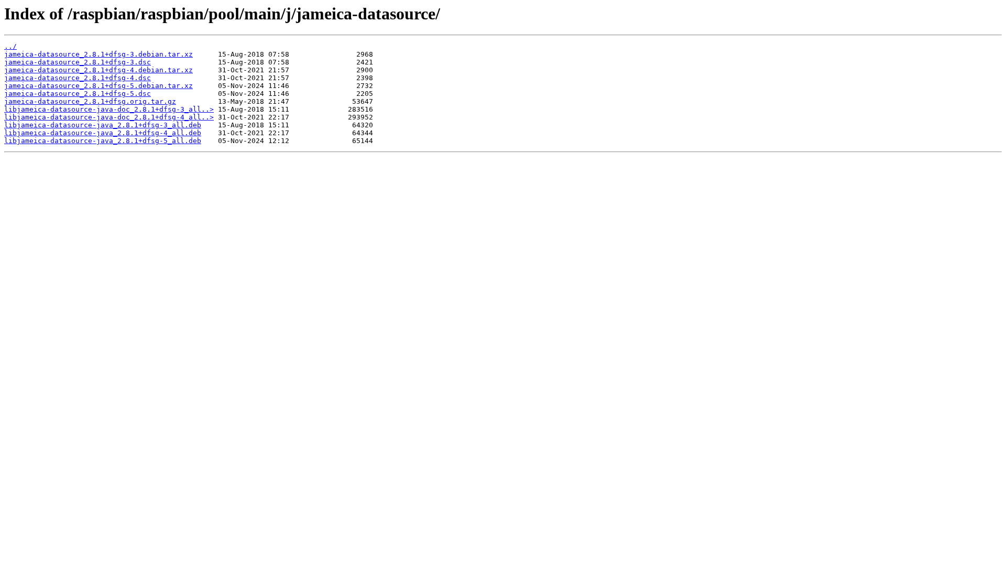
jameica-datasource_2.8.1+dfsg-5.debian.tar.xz (98, 86)
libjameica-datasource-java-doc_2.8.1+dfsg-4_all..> (109, 117)
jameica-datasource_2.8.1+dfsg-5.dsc (77, 93)
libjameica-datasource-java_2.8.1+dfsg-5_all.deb (102, 141)
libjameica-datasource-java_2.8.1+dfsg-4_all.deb (102, 133)
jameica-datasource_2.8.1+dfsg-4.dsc (77, 78)
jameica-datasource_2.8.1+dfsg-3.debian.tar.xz (98, 54)
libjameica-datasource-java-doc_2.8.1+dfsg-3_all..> (109, 109)
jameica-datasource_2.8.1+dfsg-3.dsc (77, 62)
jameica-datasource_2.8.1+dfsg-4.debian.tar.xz (98, 70)
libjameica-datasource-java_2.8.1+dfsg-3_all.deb (102, 125)
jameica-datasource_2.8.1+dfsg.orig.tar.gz (90, 101)
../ (10, 46)
